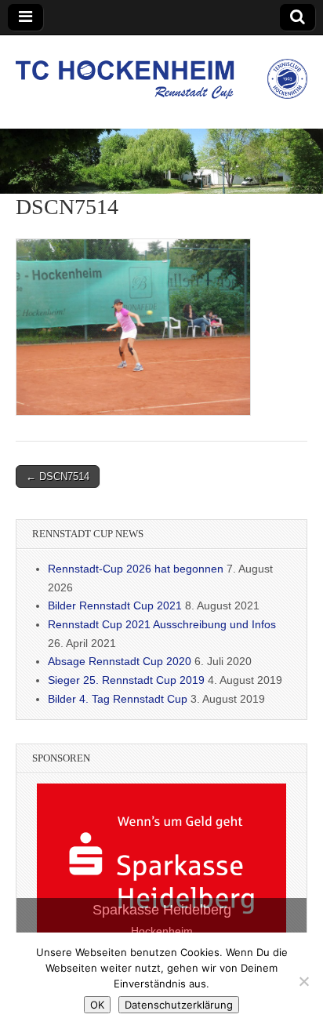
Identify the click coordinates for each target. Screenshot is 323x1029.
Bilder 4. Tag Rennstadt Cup (117, 699)
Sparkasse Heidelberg (162, 910)
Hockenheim (162, 931)
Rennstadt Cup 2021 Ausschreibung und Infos (162, 624)
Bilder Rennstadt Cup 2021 (115, 605)
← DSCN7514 (57, 476)
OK (97, 1004)
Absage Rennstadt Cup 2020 (119, 661)
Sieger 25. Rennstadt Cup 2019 (126, 680)
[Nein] (303, 981)
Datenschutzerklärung (179, 1004)
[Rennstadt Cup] (161, 70)
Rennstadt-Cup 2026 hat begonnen (135, 568)
